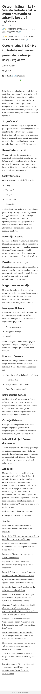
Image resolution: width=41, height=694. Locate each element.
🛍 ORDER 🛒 (8, 76)
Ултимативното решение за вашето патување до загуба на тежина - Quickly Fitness (19, 656)
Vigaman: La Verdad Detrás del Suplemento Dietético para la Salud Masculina (17, 564)
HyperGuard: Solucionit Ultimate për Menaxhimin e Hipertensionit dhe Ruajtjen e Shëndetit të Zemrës (18, 597)
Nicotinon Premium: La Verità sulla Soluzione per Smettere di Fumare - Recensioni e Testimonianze (17, 635)
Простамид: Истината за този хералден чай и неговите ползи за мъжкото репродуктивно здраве (19, 646)
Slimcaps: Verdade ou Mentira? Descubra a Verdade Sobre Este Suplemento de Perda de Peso (20, 546)
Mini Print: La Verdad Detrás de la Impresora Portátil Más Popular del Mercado (17, 528)
